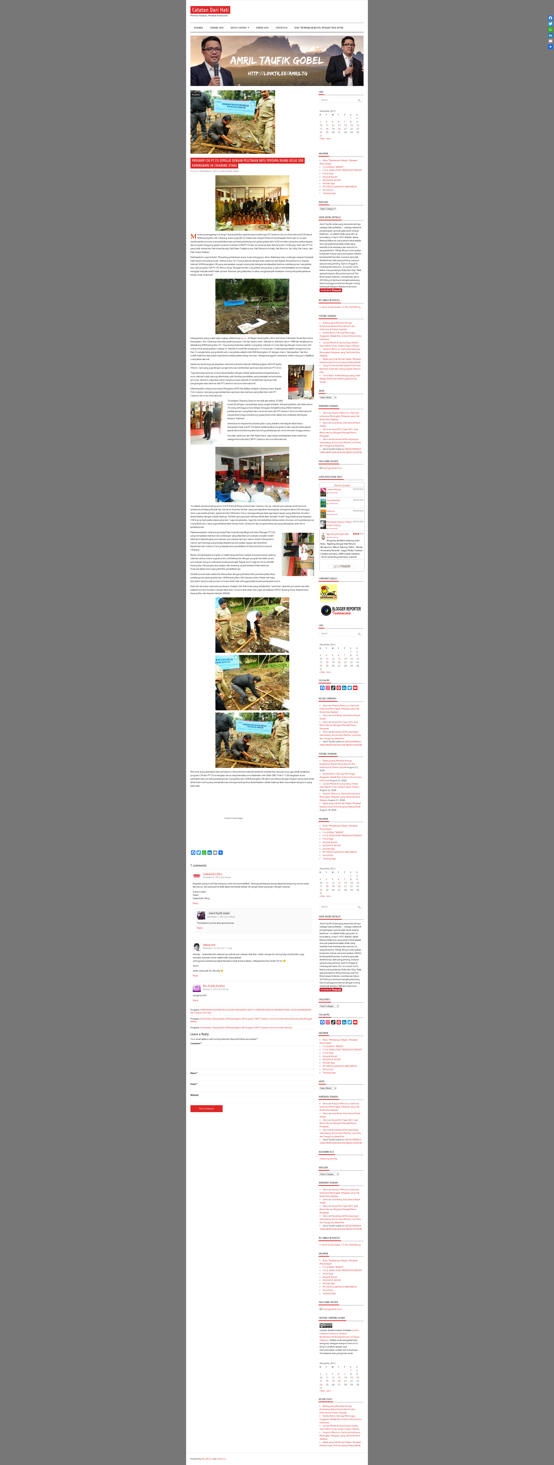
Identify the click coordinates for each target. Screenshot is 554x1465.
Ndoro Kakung (333, 537)
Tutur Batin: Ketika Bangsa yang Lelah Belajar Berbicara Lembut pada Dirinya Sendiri (340, 378)
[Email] (550, 41)
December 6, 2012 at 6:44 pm (217, 877)
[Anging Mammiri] (329, 601)
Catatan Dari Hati (210, 10)
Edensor (331, 511)
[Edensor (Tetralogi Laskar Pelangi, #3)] (323, 518)
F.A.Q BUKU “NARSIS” (333, 167)
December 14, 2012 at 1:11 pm (217, 948)
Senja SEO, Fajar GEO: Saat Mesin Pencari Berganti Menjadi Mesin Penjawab (339, 432)
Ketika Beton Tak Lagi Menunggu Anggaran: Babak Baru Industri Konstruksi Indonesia (340, 336)
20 (339, 129)
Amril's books (342, 485)
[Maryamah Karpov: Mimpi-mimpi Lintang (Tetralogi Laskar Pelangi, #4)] (323, 528)
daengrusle (209, 944)
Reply (195, 903)
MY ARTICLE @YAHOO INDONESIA (340, 186)
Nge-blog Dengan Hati (338, 534)
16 (357, 125)
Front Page (328, 173)
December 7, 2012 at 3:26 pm (221, 917)
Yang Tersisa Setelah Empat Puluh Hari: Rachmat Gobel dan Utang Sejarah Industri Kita (340, 368)
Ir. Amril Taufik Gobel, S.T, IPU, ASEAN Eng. (340, 307)
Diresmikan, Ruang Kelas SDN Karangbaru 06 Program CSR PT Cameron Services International (246, 1027)
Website (194, 1095)
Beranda (198, 27)
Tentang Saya (217, 27)
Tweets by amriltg (328, 1158)
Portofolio (281, 27)
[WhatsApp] (550, 29)
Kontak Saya (262, 27)
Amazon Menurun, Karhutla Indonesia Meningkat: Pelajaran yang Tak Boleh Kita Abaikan (340, 352)
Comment (195, 1043)
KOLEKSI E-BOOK (332, 180)
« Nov (322, 138)
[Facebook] (550, 18)
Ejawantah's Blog (212, 874)
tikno (325, 413)
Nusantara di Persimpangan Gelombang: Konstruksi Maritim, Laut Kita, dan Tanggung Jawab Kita (340, 442)
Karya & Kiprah (238, 27)
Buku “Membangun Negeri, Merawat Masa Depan (318, 27)
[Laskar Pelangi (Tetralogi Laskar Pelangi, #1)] (323, 496)
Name (193, 1073)
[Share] (550, 47)
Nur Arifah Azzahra (214, 985)
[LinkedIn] (550, 35)
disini (243, 338)
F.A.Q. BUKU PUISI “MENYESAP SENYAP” (342, 170)
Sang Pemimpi (333, 500)
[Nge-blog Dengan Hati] (323, 540)
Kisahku (196, 94)
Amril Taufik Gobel (229, 171)
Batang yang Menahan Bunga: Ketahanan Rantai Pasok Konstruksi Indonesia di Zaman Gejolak (337, 326)
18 (327, 129)
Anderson (221, 1459)
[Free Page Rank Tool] (331, 468)
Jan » (328, 138)
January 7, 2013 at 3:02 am (216, 989)
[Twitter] (550, 24)
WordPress (207, 1459)
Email (193, 1084)
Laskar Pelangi (334, 489)
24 (321, 132)
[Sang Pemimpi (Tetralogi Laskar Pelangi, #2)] (323, 507)
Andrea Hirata (333, 493)
